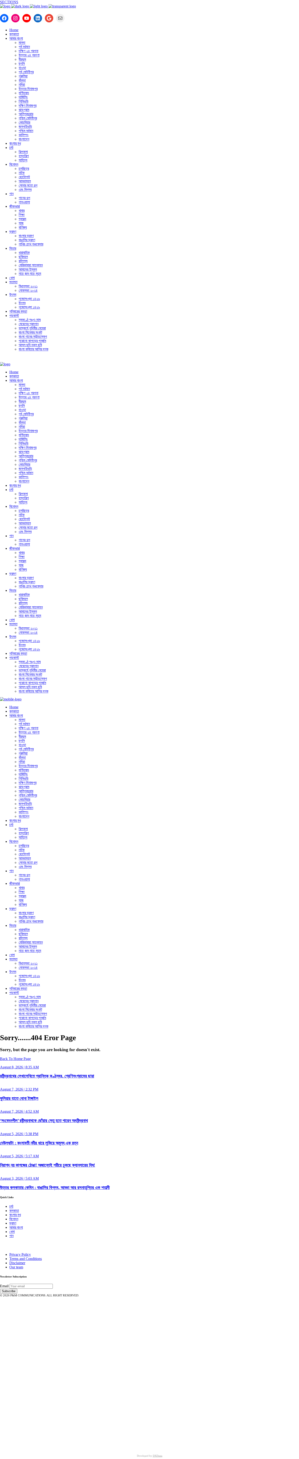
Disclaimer (17, 1263)
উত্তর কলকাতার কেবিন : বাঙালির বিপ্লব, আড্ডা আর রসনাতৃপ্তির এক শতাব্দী (55, 1187)
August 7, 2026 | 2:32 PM (19, 1089)
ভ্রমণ (12, 1223)
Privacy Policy (20, 1254)
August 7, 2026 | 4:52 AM (19, 1111)
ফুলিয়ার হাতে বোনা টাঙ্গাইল (19, 1098)
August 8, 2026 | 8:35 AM (19, 1067)
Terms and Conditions (25, 1259)
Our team (16, 1267)
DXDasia (157, 1455)
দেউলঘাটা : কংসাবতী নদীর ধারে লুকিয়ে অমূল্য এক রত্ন (39, 1143)
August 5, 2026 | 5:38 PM (19, 1134)
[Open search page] (149, 358)
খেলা (12, 1232)
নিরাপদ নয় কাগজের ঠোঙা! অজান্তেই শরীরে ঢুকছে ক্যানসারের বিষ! (47, 1165)
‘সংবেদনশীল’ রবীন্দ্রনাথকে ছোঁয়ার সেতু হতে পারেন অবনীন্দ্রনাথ (44, 1120)
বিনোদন (13, 1219)
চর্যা (11, 1206)
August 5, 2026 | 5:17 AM (19, 1156)
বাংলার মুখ (15, 1215)
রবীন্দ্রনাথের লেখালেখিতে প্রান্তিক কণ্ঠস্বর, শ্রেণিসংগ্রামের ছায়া (47, 1076)
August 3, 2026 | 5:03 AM (19, 1178)
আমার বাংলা (16, 1227)
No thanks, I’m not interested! (96, 1443)
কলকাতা (14, 1211)
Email (4, 1286)
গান (11, 1236)
